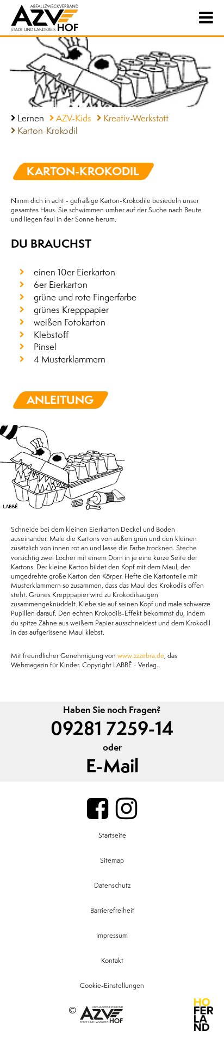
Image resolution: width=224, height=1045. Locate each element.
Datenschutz (112, 885)
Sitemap (112, 860)
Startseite (112, 835)
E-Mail (112, 766)
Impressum (112, 935)
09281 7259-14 (112, 729)
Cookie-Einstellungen (112, 985)
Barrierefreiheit (112, 910)
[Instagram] (126, 809)
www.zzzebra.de (140, 656)
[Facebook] (97, 809)
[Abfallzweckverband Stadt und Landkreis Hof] (65, 17)
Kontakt (112, 960)
